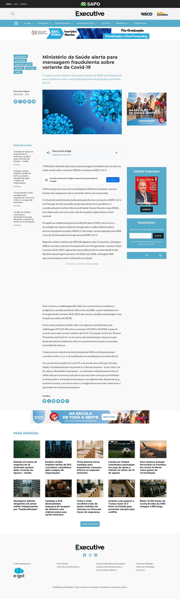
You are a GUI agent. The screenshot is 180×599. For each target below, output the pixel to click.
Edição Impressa (62, 23)
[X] (20, 102)
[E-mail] (34, 102)
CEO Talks (105, 23)
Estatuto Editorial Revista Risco (109, 567)
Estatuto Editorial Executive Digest (110, 563)
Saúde (18, 72)
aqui (62, 356)
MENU (8, 4)
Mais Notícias (90, 524)
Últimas (27, 23)
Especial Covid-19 (23, 64)
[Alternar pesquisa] (12, 13)
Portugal (31, 68)
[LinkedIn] (25, 102)
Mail (16, 4)
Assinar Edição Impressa (106, 570)
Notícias (19, 68)
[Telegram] (67, 401)
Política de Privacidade (145, 567)
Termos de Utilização (144, 563)
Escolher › (113, 180)
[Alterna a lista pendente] (33, 23)
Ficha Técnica (62, 563)
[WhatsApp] (29, 102)
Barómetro (121, 23)
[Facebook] (16, 102)
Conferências (140, 23)
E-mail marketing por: (22, 563)
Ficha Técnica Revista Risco (68, 567)
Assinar (146, 209)
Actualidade (20, 56)
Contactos (140, 570)
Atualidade (43, 23)
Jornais (23, 4)
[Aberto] (16, 23)
